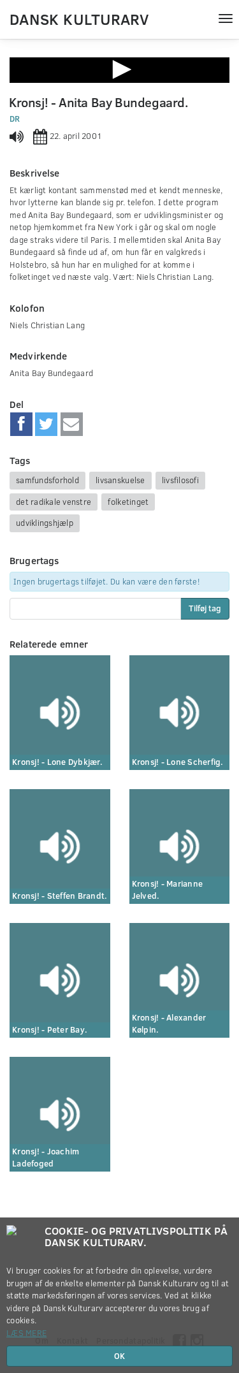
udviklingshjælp (44, 522)
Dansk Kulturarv (79, 18)
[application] (119, 70)
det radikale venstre (53, 501)
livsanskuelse (120, 480)
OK (119, 1356)
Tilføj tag (205, 608)
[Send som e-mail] (72, 424)
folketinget (128, 501)
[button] (120, 69)
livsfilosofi (180, 480)
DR (15, 118)
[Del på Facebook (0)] (21, 424)
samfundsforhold (47, 480)
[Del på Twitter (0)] (46, 424)
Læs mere (26, 1333)
